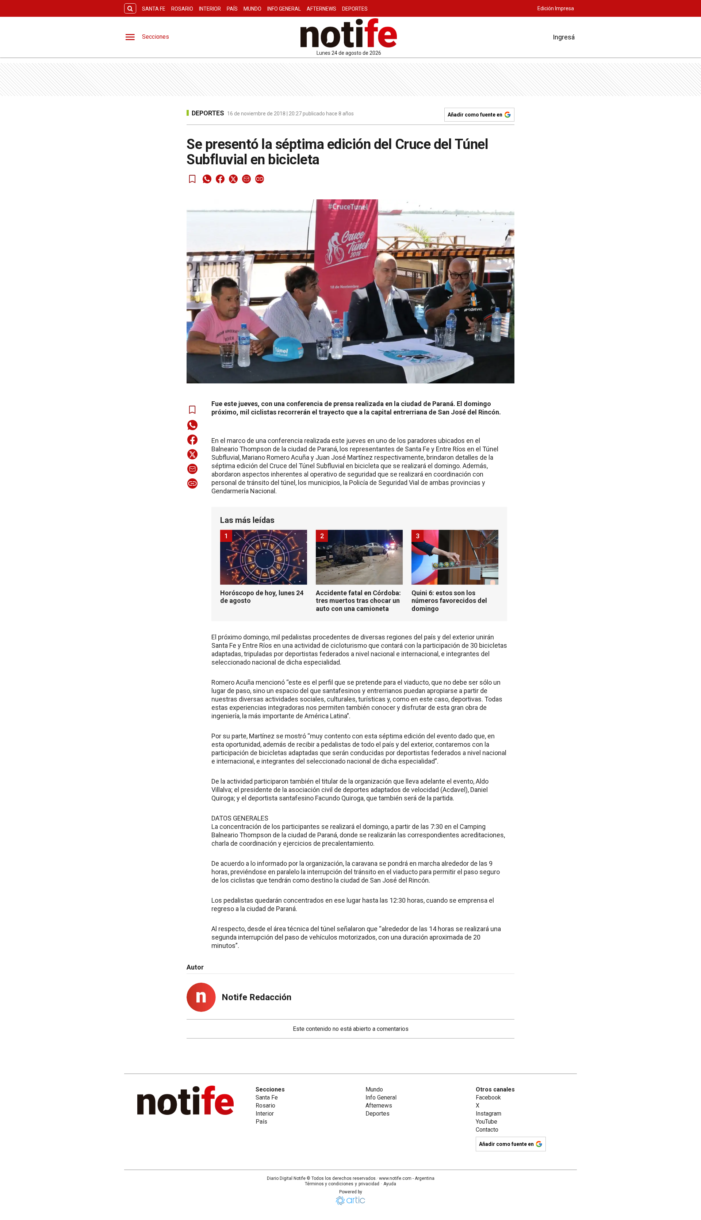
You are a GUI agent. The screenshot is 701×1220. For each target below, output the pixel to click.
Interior (210, 9)
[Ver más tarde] (192, 179)
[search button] (130, 8)
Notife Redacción (256, 997)
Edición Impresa (555, 8)
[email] (246, 179)
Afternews (321, 9)
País (232, 9)
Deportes (355, 9)
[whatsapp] (207, 179)
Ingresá (564, 37)
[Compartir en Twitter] (233, 179)
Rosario (182, 9)
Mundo (252, 9)
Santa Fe (153, 9)
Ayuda (389, 1183)
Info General (284, 9)
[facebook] (220, 179)
